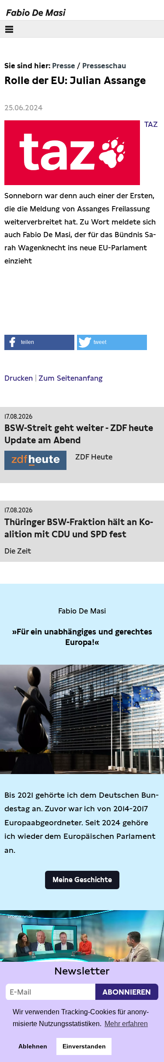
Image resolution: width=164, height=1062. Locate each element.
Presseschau (104, 65)
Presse (63, 65)
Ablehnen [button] (32, 1046)
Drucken (18, 378)
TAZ (151, 124)
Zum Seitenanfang (70, 378)
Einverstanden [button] (84, 1046)
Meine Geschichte (82, 880)
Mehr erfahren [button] (126, 1023)
